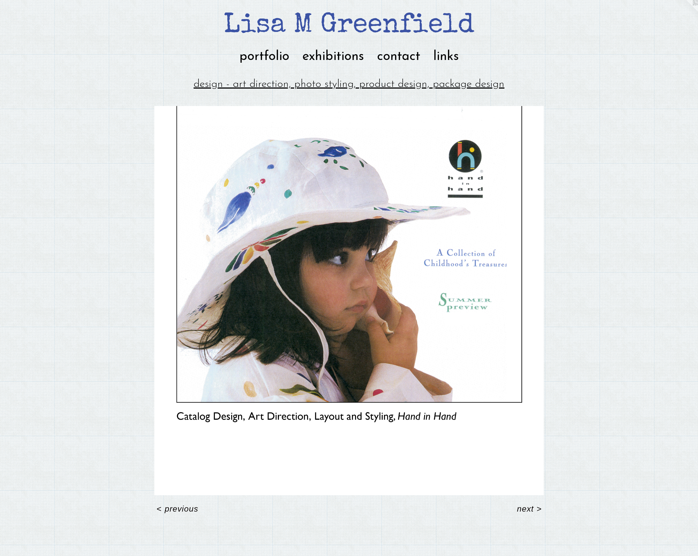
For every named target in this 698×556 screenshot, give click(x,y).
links (446, 56)
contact (398, 56)
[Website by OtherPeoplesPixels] (687, 11)
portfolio (264, 56)
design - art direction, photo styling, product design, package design (349, 84)
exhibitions (333, 56)
